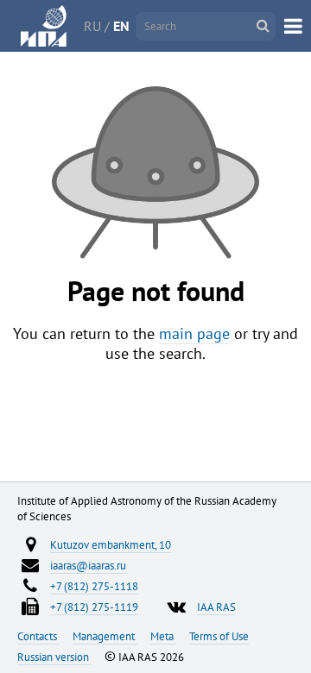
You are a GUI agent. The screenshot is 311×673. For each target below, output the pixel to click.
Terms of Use (219, 636)
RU (92, 26)
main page (194, 333)
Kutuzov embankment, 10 (110, 544)
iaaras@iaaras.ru (88, 565)
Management (105, 636)
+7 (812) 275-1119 (94, 606)
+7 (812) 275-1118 (94, 586)
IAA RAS (216, 606)
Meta (163, 636)
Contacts (38, 636)
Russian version (54, 656)
